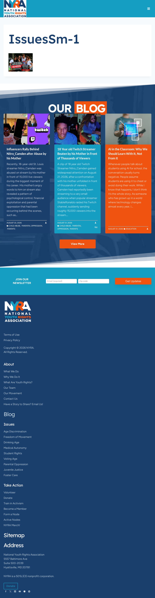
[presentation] (27, 129)
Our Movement (13, 393)
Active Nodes (12, 519)
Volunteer (9, 492)
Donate (8, 498)
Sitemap (14, 535)
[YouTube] (20, 591)
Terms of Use (12, 334)
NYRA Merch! (12, 525)
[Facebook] (6, 591)
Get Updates (133, 281)
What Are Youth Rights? (18, 382)
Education (131, 229)
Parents (11, 229)
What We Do (11, 371)
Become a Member (15, 508)
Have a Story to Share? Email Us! (23, 404)
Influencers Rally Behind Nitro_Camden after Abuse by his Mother (26, 153)
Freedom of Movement (18, 437)
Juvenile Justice (13, 469)
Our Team (9, 387)
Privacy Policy (12, 340)
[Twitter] (10, 591)
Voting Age (10, 458)
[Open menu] (148, 8)
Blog (9, 414)
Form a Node (11, 514)
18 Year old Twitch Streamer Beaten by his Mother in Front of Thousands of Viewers (77, 153)
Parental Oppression (32, 226)
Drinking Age (11, 442)
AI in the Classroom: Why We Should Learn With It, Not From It (127, 153)
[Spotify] (29, 591)
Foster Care (11, 475)
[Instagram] (15, 591)
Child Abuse (14, 226)
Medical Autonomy (15, 448)
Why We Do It (12, 377)
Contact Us (10, 398)
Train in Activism (13, 503)
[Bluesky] (24, 591)
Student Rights (13, 453)
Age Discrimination (15, 431)
